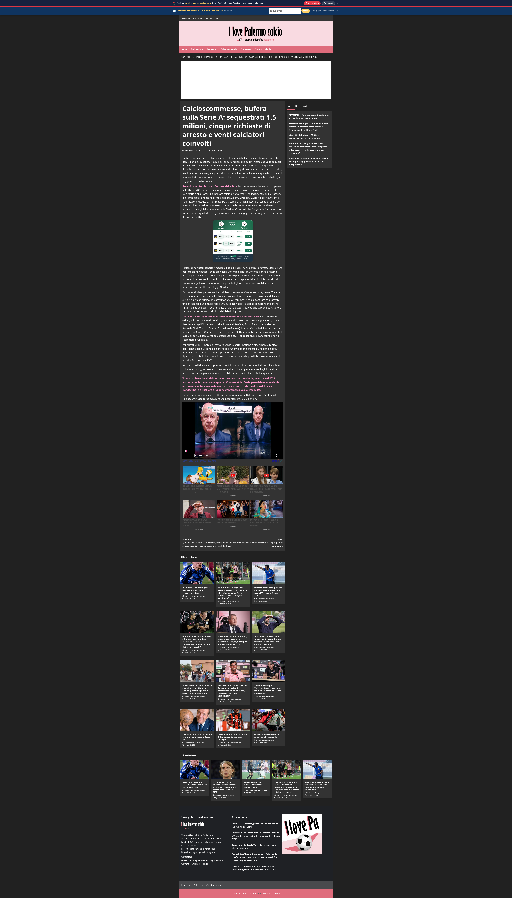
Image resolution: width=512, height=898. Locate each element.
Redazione (185, 18)
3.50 (220, 244)
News (210, 49)
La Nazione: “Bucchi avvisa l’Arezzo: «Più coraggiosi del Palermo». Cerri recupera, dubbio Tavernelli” (267, 640)
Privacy (205, 863)
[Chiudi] (337, 3)
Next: (258, 542)
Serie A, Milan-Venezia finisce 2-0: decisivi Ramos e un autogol (232, 737)
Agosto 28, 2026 (225, 745)
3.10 (226, 237)
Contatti (185, 863)
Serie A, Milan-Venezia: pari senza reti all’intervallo (267, 735)
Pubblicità (197, 18)
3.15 (226, 244)
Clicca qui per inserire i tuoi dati (322, 11)
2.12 (231, 244)
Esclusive (246, 49)
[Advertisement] (256, 80)
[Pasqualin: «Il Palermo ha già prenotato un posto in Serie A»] (197, 720)
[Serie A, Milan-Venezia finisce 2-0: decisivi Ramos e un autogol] (233, 720)
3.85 (220, 237)
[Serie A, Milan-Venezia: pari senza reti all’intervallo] (268, 720)
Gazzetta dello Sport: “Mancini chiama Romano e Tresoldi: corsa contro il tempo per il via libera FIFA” (308, 126)
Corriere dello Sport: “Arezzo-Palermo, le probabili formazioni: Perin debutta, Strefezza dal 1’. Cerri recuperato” (232, 690)
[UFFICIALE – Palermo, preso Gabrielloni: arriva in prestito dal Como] (197, 573)
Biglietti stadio (263, 49)
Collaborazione (211, 18)
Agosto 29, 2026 (190, 598)
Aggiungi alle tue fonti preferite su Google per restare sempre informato (221, 3)
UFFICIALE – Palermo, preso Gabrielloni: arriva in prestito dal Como (196, 590)
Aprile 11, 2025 (216, 150)
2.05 (231, 237)
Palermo (196, 49)
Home (184, 49)
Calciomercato (228, 49)
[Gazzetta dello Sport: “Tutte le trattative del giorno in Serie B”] (256, 769)
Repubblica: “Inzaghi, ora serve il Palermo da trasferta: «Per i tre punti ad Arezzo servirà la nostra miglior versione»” (232, 592)
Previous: (207, 542)
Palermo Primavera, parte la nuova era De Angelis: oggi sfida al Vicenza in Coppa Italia (268, 591)
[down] (202, 49)
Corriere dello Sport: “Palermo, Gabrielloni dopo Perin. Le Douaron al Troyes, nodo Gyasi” (267, 689)
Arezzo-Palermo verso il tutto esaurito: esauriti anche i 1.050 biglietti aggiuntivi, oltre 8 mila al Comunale (197, 689)
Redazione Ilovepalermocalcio (196, 150)
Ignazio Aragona (207, 852)
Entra (305, 11)
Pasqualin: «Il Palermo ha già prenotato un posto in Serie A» (197, 737)
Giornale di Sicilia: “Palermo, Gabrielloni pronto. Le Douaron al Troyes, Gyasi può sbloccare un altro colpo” (232, 640)
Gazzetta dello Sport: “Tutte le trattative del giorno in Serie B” (305, 137)
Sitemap (196, 863)
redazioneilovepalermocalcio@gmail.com (202, 860)
